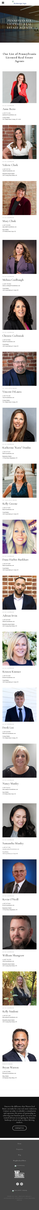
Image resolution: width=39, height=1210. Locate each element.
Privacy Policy (25, 1196)
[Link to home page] (19, 3)
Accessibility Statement (13, 1198)
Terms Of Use (12, 1196)
